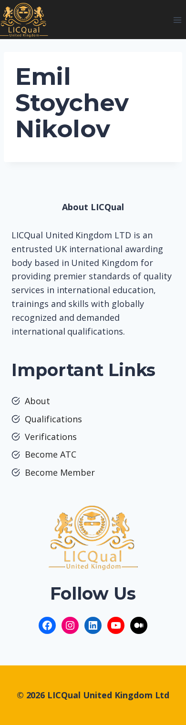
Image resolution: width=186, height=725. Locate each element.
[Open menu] (177, 19)
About (37, 401)
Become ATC (50, 454)
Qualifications (53, 419)
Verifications (51, 436)
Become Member (60, 472)
